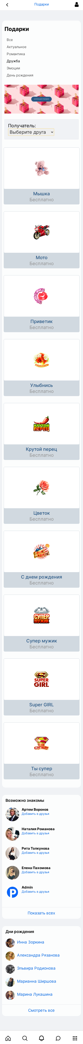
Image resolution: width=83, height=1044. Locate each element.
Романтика (16, 54)
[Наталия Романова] (12, 834)
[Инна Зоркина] (10, 943)
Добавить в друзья (35, 814)
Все (10, 40)
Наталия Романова (38, 829)
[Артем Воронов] (12, 814)
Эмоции (13, 68)
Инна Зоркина (30, 942)
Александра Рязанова (38, 955)
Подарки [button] (41, 4)
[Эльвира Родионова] (10, 969)
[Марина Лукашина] (10, 995)
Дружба (13, 61)
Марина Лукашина (35, 994)
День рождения (20, 75)
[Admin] (12, 892)
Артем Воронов (35, 809)
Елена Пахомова (36, 868)
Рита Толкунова (35, 848)
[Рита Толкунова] (12, 853)
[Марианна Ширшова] (10, 982)
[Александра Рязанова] (10, 956)
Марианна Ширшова (36, 981)
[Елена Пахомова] (12, 873)
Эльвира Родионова (36, 968)
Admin (27, 887)
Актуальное (17, 47)
